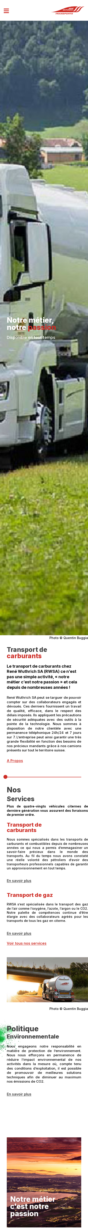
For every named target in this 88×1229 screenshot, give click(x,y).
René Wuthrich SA (25, 671)
